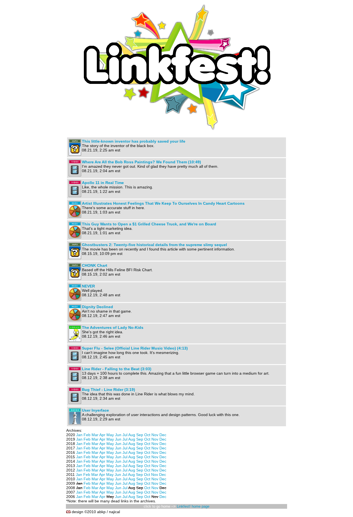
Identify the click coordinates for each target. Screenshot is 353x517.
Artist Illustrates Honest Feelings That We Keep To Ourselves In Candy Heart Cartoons (163, 203)
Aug (131, 435)
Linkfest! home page (193, 506)
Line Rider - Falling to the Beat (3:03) (116, 369)
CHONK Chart (94, 265)
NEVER (88, 286)
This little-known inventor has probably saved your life (133, 141)
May (110, 435)
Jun (118, 435)
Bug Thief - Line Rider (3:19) (108, 389)
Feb (87, 435)
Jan (79, 435)
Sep (139, 435)
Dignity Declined (97, 307)
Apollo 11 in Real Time (103, 182)
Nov (154, 435)
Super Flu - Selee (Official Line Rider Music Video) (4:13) (135, 348)
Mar (95, 435)
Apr (102, 435)
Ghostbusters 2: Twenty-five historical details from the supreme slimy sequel (154, 244)
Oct (147, 435)
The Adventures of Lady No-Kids (112, 327)
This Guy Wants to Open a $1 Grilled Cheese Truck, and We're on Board (149, 224)
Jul (124, 435)
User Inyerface (95, 410)
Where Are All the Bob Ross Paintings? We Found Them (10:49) (141, 162)
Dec (162, 435)
